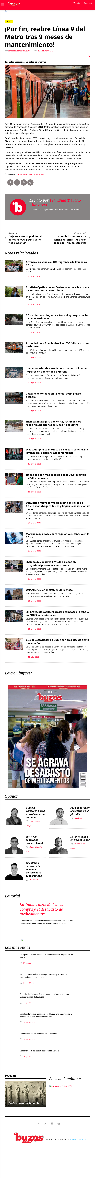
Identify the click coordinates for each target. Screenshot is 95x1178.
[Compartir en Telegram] (30, 180)
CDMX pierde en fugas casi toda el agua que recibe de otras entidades (57, 314)
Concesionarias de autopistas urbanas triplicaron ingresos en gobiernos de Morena (56, 368)
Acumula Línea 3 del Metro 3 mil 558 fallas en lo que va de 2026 (57, 342)
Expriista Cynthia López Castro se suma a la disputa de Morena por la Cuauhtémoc (57, 287)
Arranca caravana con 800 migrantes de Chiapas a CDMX (56, 261)
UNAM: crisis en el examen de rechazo (49, 588)
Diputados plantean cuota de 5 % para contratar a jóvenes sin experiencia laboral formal (57, 449)
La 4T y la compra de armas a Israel (34, 838)
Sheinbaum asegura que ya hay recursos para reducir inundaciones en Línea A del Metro (54, 421)
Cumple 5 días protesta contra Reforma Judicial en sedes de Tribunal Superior (69, 238)
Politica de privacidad (78, 1135)
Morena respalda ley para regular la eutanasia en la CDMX (57, 533)
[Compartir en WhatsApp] (24, 180)
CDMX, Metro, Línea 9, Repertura (30, 172)
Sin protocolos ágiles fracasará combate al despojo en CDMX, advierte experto (57, 611)
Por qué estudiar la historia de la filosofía (80, 809)
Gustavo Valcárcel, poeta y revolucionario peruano (35, 810)
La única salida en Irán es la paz (80, 836)
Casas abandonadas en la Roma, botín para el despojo (54, 393)
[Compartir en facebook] (10, 180)
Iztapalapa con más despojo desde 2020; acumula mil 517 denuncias (56, 474)
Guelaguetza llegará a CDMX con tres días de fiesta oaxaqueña (57, 639)
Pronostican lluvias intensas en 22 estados (38, 1030)
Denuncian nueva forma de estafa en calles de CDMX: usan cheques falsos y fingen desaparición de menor (58, 504)
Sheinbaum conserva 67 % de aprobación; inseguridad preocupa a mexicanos (51, 561)
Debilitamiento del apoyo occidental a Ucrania (39, 1047)
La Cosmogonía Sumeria (24, 1099)
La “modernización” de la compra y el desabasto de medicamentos (41, 907)
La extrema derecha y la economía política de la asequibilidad (34, 867)
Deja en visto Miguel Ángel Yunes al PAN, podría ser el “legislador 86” (25, 238)
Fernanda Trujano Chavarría (20, 49)
